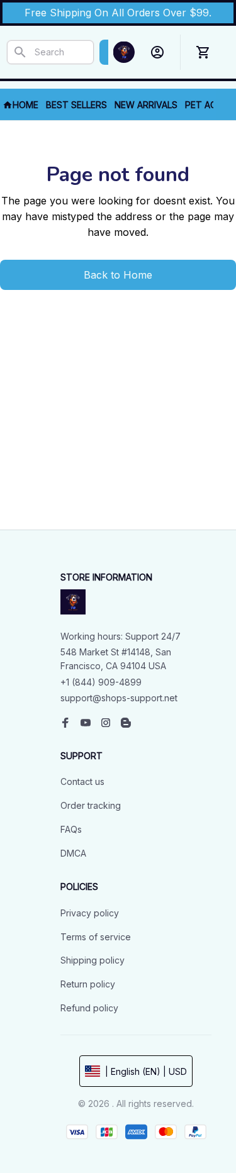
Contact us (82, 781)
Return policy (87, 984)
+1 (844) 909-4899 (101, 682)
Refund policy (89, 1008)
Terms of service (95, 936)
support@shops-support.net (118, 697)
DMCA (73, 853)
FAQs (71, 829)
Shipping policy (92, 960)
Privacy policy (89, 913)
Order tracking (90, 805)
